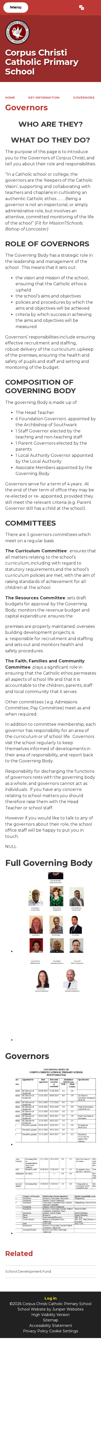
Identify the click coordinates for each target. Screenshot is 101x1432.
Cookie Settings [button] (63, 1331)
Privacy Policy (35, 1331)
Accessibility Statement (50, 1325)
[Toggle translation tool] (81, 7)
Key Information (44, 97)
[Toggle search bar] (92, 7)
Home (10, 97)
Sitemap (50, 1320)
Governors (84, 97)
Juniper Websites (67, 1309)
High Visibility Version (50, 1314)
